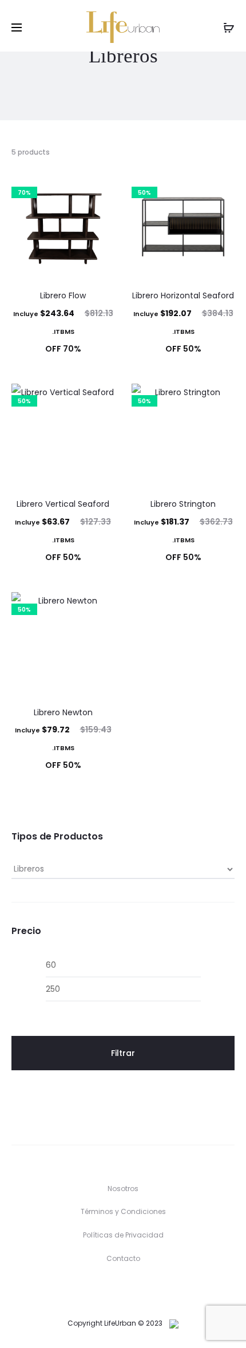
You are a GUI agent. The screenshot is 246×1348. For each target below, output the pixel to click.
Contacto (123, 1258)
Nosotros (123, 1188)
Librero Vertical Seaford (63, 504)
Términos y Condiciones (123, 1211)
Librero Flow (63, 295)
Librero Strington (183, 504)
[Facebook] (111, 1291)
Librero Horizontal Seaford (183, 295)
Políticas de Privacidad (123, 1235)
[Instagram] (135, 1291)
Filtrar (123, 1053)
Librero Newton (63, 712)
